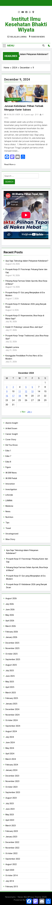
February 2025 (11, 698)
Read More (9, 164)
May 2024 (9, 748)
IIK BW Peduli (11, 478)
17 (13, 396)
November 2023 (12, 781)
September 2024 (12, 726)
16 (7, 396)
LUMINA (8, 500)
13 (32, 391)
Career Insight (13, 99)
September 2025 (12, 659)
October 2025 (11, 654)
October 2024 (11, 720)
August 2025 (11, 665)
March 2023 (10, 825)
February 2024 (11, 764)
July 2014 (9, 881)
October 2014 (11, 875)
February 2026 (11, 632)
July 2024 (9, 737)
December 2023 (12, 776)
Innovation (10, 484)
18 (19, 396)
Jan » (29, 412)
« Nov (22, 412)
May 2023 (9, 814)
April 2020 (9, 870)
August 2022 (11, 864)
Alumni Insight (11, 423)
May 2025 (9, 681)
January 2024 (11, 770)
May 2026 (9, 615)
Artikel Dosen (11, 428)
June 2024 (10, 742)
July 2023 (9, 803)
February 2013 (11, 886)
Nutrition (9, 517)
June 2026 (10, 609)
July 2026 (9, 604)
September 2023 (12, 792)
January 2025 (11, 703)
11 (19, 391)
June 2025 (10, 676)
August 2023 (11, 798)
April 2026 (9, 620)
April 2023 (9, 820)
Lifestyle (9, 495)
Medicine (9, 506)
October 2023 (11, 787)
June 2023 (10, 809)
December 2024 (12, 709)
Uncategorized (11, 533)
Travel (8, 528)
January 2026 (11, 637)
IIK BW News (11, 472)
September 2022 (12, 859)
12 (26, 391)
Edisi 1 (8, 450)
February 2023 (11, 831)
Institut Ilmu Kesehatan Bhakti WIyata (26, 24)
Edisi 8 (8, 462)
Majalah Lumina (12, 347)
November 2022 (12, 848)
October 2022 (11, 853)
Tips (7, 522)
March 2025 (10, 692)
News (7, 511)
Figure (8, 467)
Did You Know (11, 445)
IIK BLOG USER (13, 114)
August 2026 (11, 598)
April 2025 (9, 687)
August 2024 (11, 731)
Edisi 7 (8, 456)
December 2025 (12, 643)
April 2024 (9, 753)
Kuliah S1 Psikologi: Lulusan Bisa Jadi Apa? (24, 327)
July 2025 (9, 670)
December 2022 (12, 842)
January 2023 (11, 836)
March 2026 (10, 626)
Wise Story (10, 539)
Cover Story (10, 439)
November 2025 (12, 648)
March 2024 (10, 759)
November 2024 (12, 715)
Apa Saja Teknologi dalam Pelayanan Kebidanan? (26, 261)
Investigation (11, 489)
